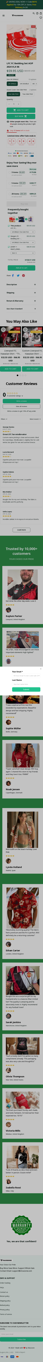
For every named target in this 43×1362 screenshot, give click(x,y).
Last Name (17, 680)
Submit (26, 689)
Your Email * (17, 671)
